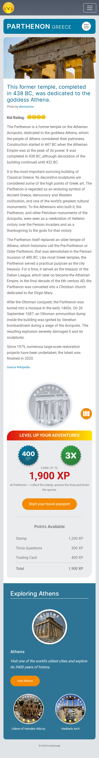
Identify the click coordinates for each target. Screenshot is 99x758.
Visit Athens (25, 681)
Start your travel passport (49, 504)
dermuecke (26, 106)
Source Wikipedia (18, 367)
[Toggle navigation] (89, 7)
